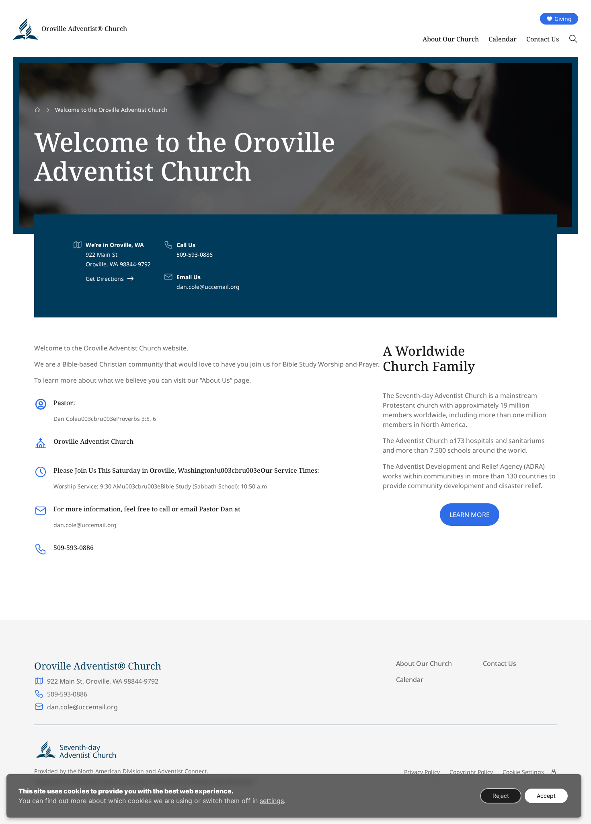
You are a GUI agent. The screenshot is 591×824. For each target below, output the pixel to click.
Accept (546, 795)
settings (272, 801)
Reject (500, 795)
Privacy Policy (422, 772)
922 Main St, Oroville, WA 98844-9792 (102, 681)
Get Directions (105, 278)
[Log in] (553, 771)
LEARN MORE (469, 514)
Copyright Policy (471, 772)
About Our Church (451, 39)
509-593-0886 (194, 254)
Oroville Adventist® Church (84, 28)
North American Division (111, 771)
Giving (563, 19)
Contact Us (542, 39)
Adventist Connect (182, 771)
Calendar (502, 39)
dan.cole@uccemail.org (208, 286)
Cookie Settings (523, 772)
